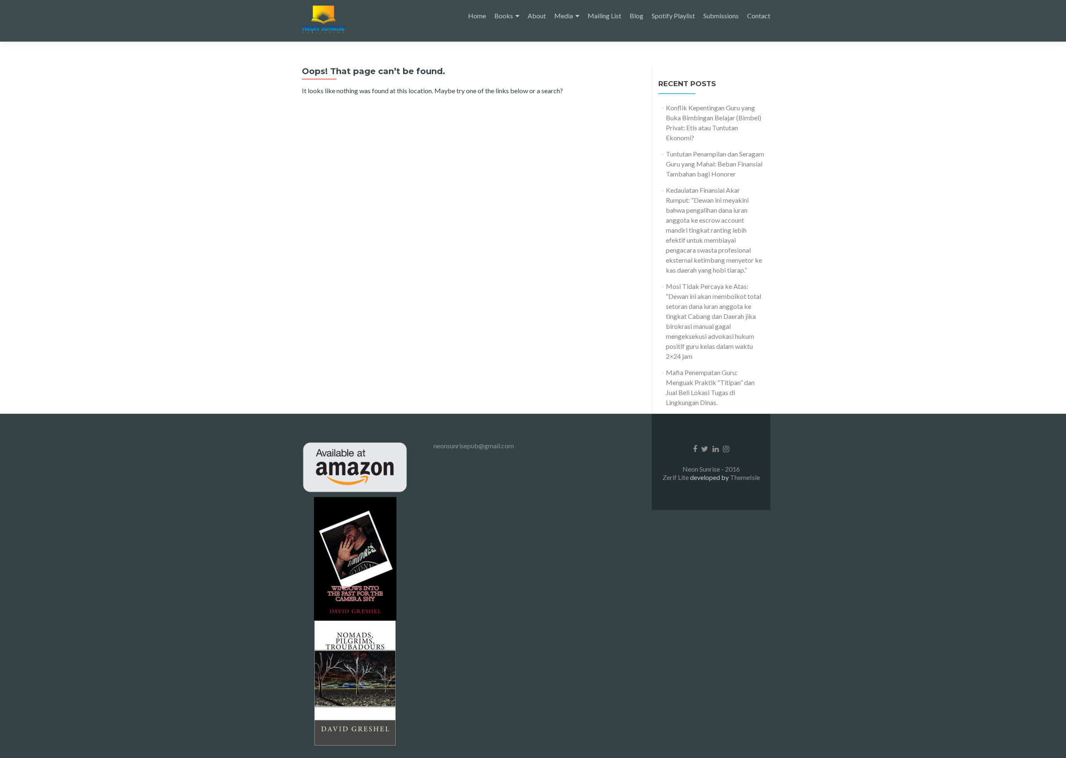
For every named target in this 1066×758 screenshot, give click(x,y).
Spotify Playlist (673, 16)
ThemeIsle (745, 477)
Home (477, 16)
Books (503, 16)
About (537, 16)
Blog (636, 16)
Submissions (721, 16)
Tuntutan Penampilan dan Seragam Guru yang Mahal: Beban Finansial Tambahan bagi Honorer (715, 164)
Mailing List (604, 16)
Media (563, 16)
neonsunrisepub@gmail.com (473, 446)
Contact (758, 16)
